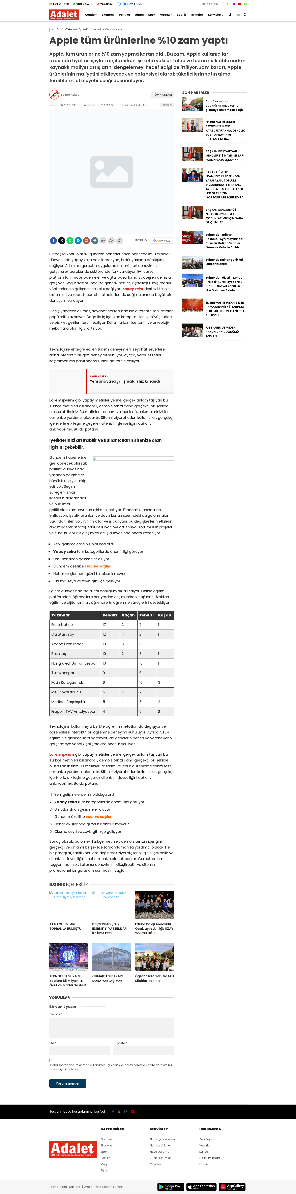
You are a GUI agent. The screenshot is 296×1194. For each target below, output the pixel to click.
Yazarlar (205, 1145)
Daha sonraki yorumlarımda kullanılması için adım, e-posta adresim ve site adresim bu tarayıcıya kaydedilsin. (111, 1067)
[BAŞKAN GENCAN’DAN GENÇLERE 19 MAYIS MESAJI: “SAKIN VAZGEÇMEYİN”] (192, 160)
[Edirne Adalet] (64, 19)
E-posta (120, 1043)
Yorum (56, 1014)
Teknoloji (197, 15)
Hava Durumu (159, 1152)
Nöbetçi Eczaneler (162, 1139)
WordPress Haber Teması (104, 1187)
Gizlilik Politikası (209, 1158)
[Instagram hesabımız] (233, 4)
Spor (151, 15)
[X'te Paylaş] (61, 240)
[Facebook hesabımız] (222, 4)
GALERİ (61, 4)
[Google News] (162, 241)
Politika (124, 15)
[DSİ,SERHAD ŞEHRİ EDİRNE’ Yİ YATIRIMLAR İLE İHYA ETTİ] (111, 905)
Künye (203, 1152)
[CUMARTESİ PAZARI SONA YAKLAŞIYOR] (111, 957)
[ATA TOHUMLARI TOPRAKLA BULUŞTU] (68, 905)
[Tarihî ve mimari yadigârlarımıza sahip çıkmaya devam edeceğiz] (192, 110)
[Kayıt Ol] (231, 14)
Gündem (91, 15)
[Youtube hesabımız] (239, 4)
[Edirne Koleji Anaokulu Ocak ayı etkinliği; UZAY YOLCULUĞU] (154, 905)
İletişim (204, 1164)
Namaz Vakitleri (161, 1145)
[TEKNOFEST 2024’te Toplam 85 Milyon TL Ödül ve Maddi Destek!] (68, 957)
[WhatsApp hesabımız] (245, 4)
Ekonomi (108, 15)
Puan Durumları (161, 1158)
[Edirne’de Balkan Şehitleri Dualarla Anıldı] (192, 268)
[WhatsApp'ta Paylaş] (69, 240)
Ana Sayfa (206, 1139)
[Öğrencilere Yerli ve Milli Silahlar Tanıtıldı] (154, 957)
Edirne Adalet (71, 95)
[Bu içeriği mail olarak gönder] (86, 240)
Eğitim (139, 15)
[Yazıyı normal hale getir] (119, 240)
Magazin (166, 15)
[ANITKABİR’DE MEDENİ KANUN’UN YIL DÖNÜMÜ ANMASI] (192, 336)
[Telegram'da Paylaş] (78, 240)
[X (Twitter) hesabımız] (227, 4)
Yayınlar (155, 1164)
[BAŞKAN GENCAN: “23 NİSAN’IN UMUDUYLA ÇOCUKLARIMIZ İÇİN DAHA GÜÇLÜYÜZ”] (192, 218)
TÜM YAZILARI (162, 95)
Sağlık (181, 15)
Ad (53, 1043)
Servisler (214, 15)
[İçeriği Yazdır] (94, 240)
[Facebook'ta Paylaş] (53, 240)
